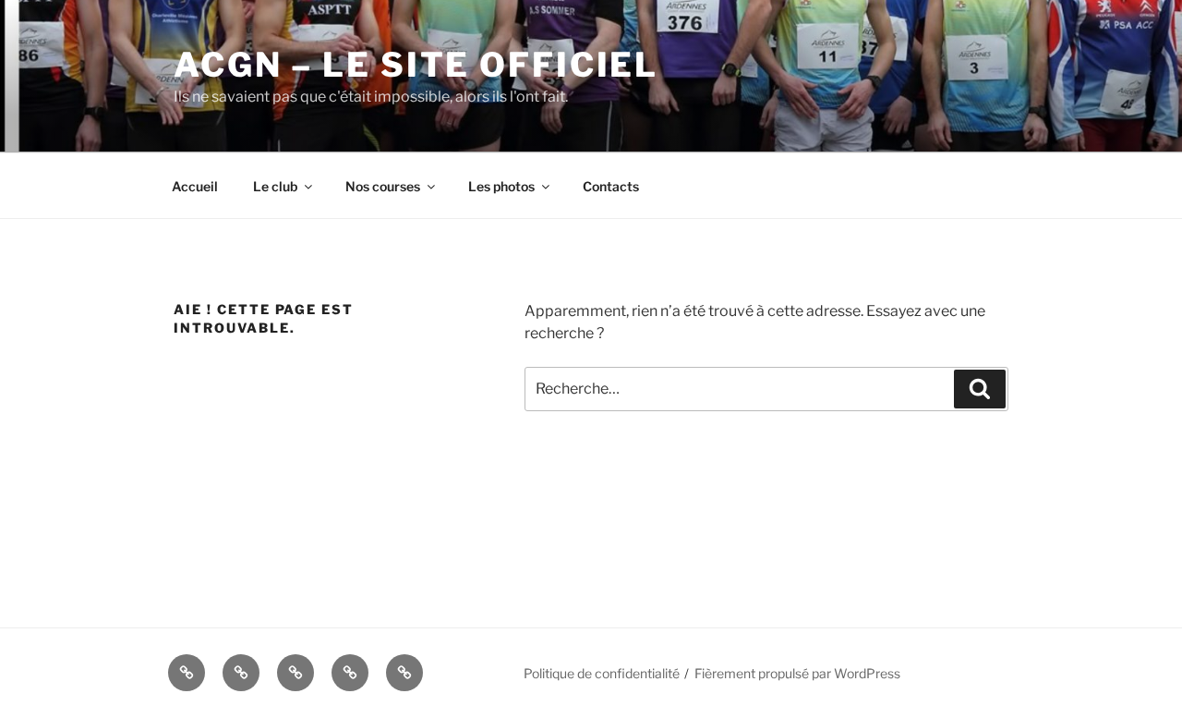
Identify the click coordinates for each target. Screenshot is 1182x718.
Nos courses (382, 186)
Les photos (501, 186)
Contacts (611, 186)
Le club (275, 186)
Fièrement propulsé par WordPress (797, 673)
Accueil (195, 186)
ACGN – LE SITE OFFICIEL (416, 64)
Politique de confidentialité (602, 673)
